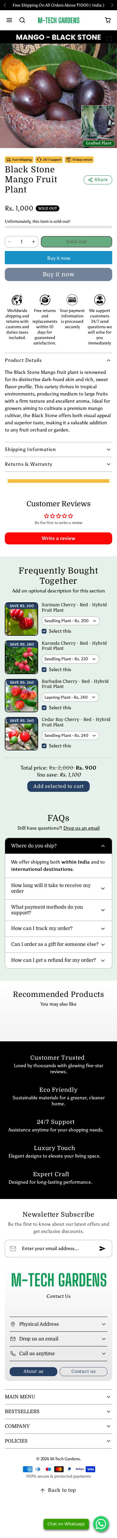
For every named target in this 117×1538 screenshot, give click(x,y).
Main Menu (20, 1397)
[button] (9, 20)
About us (33, 1371)
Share (101, 179)
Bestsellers (22, 1411)
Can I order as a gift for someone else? (55, 944)
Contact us (83, 1371)
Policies (16, 1441)
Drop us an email (81, 828)
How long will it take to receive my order (51, 888)
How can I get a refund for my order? (53, 960)
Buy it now (58, 258)
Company (17, 1426)
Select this (60, 631)
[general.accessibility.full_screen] (109, 38)
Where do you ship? (34, 846)
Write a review (58, 538)
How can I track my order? (42, 928)
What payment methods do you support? (47, 910)
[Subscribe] (102, 1248)
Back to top (62, 1490)
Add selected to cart (58, 786)
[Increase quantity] (33, 241)
